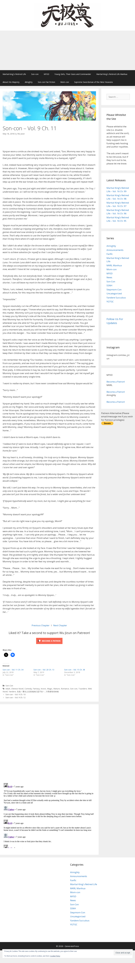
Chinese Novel (17, 688)
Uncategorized (114, 293)
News (109, 277)
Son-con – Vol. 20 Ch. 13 (43, 669)
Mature (56, 688)
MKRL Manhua (114, 265)
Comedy (28, 688)
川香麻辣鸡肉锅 (52, 691)
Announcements (115, 249)
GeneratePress (72, 946)
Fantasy (36, 688)
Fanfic (110, 253)
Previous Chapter (41, 625)
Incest (43, 688)
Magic (49, 688)
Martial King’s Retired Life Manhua (111, 74)
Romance (65, 688)
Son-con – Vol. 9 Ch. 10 (15, 694)
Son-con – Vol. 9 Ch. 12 (15, 697)
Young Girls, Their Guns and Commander (72, 74)
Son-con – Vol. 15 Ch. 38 (74, 669)
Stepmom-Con (114, 289)
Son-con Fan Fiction (46, 82)
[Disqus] (49, 743)
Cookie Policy (55, 956)
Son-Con (9, 685)
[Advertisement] (67, 50)
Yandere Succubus (116, 297)
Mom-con (64, 82)
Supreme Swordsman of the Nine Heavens (93, 82)
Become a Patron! (116, 381)
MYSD (46, 74)
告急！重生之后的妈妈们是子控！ (31, 691)
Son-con (34, 74)
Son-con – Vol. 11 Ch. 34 (13, 669)
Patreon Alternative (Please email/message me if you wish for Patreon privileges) (117, 416)
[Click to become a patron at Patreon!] (49, 644)
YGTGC (110, 301)
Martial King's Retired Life (83, 884)
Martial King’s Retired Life (14, 74)
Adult (8, 688)
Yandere (12, 691)
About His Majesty (11, 82)
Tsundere (82, 688)
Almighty (29, 82)
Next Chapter (60, 625)
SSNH (109, 285)
